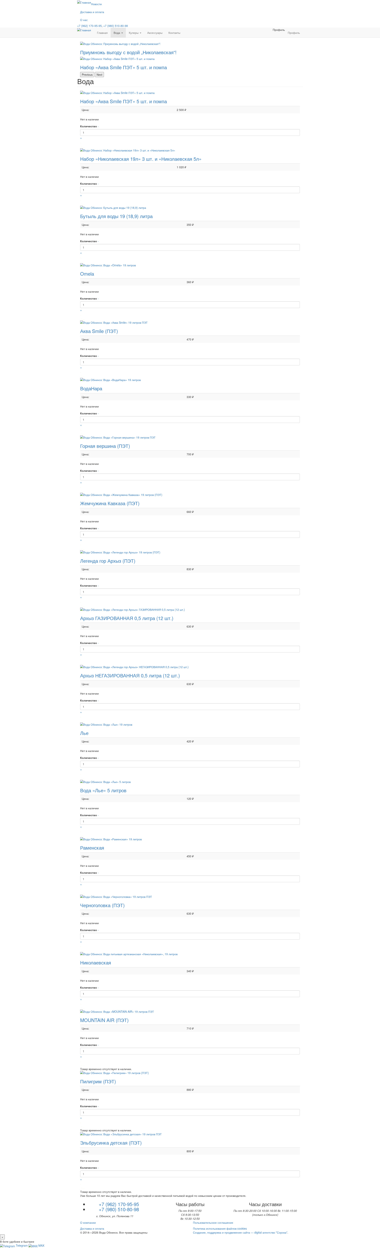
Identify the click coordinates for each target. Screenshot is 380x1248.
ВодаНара (91, 388)
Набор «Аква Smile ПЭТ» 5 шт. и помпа (123, 101)
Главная (102, 33)
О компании (88, 1222)
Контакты (174, 33)
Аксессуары (154, 33)
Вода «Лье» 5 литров (103, 790)
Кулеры (134, 33)
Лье (84, 732)
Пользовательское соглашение (213, 1222)
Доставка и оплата (92, 12)
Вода (117, 33)
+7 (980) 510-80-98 (115, 26)
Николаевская (95, 962)
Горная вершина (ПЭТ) (105, 445)
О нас (84, 20)
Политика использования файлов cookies (220, 1228)
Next (99, 75)
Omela (87, 273)
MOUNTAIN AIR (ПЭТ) (104, 1019)
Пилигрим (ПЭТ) (98, 1081)
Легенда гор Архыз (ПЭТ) (107, 560)
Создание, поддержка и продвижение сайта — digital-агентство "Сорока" (240, 1232)
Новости (96, 4)
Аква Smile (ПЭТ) (99, 330)
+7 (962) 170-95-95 (89, 26)
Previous (87, 75)
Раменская (92, 847)
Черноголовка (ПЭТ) (102, 905)
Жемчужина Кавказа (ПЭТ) (110, 503)
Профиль (279, 30)
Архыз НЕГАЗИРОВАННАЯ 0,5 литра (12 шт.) (130, 675)
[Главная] (85, 30)
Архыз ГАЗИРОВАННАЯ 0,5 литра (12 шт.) (126, 618)
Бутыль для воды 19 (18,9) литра (116, 216)
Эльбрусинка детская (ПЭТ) (111, 1142)
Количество (88, 126)
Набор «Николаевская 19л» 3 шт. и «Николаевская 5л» (140, 158)
